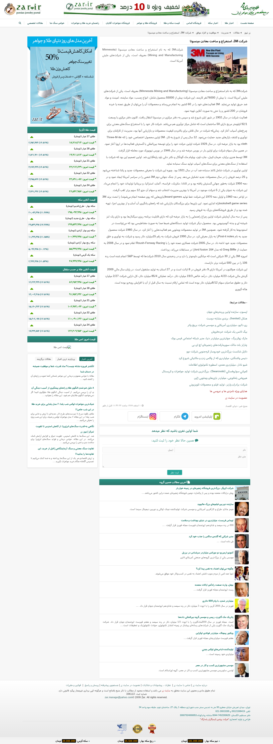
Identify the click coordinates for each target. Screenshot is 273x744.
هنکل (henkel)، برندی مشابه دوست (226, 318)
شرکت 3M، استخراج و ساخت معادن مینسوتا (169, 32)
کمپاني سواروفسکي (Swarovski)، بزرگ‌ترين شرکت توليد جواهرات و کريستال (204, 371)
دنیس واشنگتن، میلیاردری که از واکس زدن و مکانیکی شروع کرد (213, 358)
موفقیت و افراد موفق (206, 32)
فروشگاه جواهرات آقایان (118, 23)
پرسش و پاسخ (91, 685)
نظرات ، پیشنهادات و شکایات (156, 685)
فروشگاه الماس (193, 23)
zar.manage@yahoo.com (119, 697)
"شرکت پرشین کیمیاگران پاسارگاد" (214, 719)
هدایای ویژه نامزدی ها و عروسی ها (228, 391)
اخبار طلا (229, 23)
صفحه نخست (247, 23)
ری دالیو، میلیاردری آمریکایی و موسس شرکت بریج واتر (217, 325)
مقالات (236, 32)
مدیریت (224, 32)
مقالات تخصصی (35, 23)
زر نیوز (247, 32)
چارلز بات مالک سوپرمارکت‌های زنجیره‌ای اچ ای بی (219, 345)
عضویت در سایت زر (236, 398)
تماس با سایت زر (182, 685)
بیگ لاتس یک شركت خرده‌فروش (229, 332)
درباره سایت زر (200, 685)
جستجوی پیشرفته (109, 685)
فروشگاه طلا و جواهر (146, 23)
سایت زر (166, 690)
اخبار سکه (213, 23)
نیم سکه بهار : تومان (199, 741)
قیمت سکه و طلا (172, 23)
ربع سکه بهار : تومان (135, 741)
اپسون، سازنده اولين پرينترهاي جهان (227, 312)
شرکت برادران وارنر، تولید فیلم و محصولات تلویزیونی (218, 384)
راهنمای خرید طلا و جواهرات (85, 23)
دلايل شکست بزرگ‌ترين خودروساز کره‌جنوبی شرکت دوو (216, 351)
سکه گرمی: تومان (72, 741)
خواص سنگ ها (57, 23)
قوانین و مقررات (74, 685)
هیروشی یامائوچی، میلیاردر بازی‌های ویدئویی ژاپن (220, 378)
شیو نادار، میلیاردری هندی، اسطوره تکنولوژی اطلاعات (218, 365)
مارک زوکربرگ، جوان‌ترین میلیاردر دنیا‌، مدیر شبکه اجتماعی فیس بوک (209, 338)
